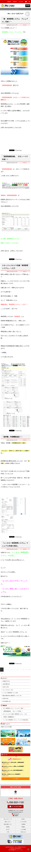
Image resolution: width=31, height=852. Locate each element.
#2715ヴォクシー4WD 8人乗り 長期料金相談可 (14, 762)
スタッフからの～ (7, 689)
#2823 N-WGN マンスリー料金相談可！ (12, 774)
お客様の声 (5, 681)
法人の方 (21, 1)
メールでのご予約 (16, 806)
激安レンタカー (8, 821)
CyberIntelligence (17, 848)
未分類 (4, 698)
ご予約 (7, 831)
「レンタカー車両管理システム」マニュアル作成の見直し (16, 719)
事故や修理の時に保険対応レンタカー (11, 695)
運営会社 (15, 1)
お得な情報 (5, 684)
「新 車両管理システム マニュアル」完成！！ (14, 708)
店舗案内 (9, 1)
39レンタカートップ (4, 9)
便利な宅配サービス (8, 824)
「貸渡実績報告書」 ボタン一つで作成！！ (13, 711)
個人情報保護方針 (12, 849)
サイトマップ (19, 849)
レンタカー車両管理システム (24, 25)
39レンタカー (15, 847)
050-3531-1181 (16, 802)
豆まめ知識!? (5, 701)
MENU (28, 5)
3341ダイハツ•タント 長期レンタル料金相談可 (14, 766)
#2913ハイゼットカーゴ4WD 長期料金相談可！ (14, 770)
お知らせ (5, 686)
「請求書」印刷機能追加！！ (12, 437)
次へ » (3, 673)
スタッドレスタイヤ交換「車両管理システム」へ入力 (15, 714)
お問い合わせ (16, 813)
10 (29, 669)
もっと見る (15, 778)
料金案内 (8, 826)
